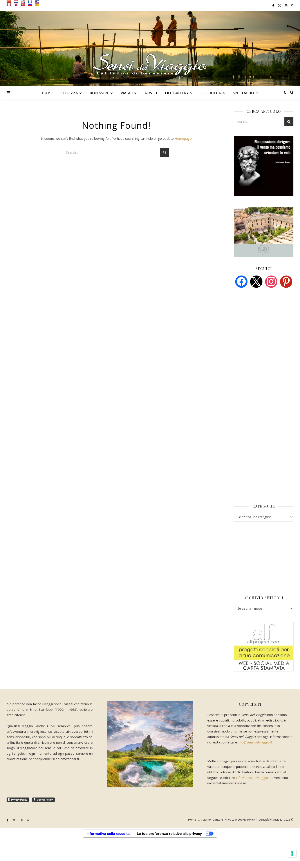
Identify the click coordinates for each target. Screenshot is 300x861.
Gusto (151, 93)
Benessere (99, 93)
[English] (24, 1)
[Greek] (38, 1)
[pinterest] (286, 281)
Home (47, 93)
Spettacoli (243, 93)
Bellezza (69, 93)
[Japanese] (17, 4)
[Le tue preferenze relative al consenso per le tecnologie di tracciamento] (292, 853)
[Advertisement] (267, 324)
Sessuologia (213, 93)
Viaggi (127, 93)
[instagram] (286, 5)
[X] (256, 281)
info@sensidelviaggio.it (255, 742)
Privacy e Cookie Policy (240, 819)
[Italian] (10, 4)
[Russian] (31, 4)
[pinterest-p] (292, 5)
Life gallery (177, 93)
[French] (31, 1)
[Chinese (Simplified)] (10, 1)
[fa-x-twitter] (280, 5)
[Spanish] (38, 4)
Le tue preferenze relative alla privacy (169, 833)
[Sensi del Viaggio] (150, 48)
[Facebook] (241, 281)
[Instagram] (271, 281)
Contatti (218, 819)
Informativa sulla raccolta (108, 833)
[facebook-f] (273, 5)
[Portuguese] (24, 4)
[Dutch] (17, 1)
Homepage (183, 138)
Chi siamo (204, 819)
